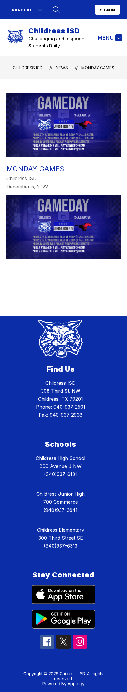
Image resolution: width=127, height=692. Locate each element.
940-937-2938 (66, 415)
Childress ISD (28, 67)
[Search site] (56, 9)
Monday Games (97, 67)
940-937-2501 (69, 407)
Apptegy (76, 683)
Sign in (107, 9)
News (62, 67)
